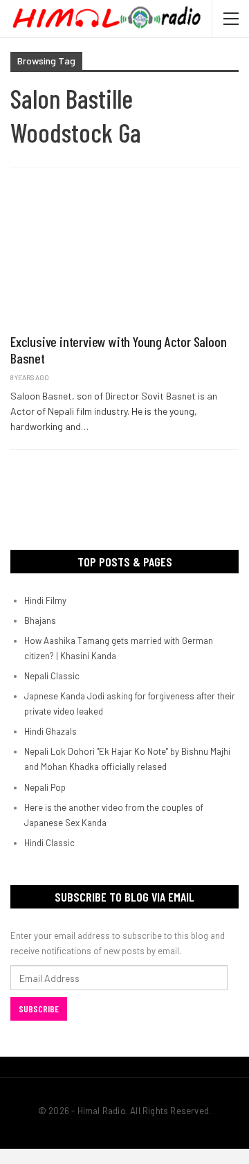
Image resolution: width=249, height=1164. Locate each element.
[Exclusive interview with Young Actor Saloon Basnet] (124, 257)
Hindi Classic (49, 842)
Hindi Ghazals (50, 731)
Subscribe (39, 1008)
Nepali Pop (45, 787)
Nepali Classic (52, 675)
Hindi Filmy (45, 600)
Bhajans (40, 620)
